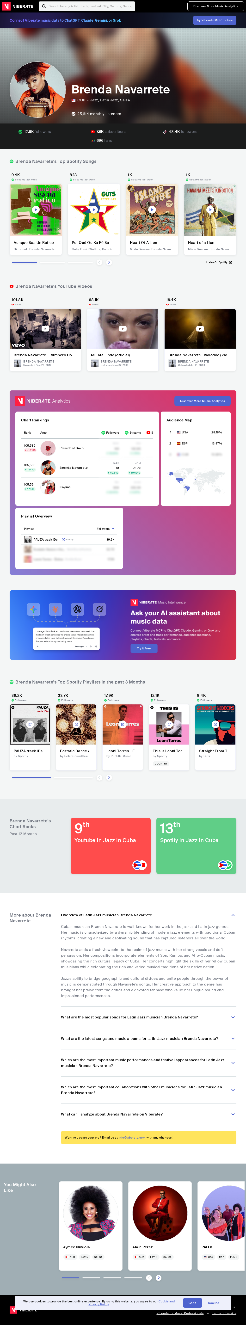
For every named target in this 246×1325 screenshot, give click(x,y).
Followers (112, 433)
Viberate (17, 6)
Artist (43, 433)
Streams (135, 433)
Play (36, 210)
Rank (27, 433)
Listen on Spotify (217, 262)
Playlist (29, 529)
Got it (193, 1303)
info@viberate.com (132, 1138)
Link (63, 540)
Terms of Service (224, 1313)
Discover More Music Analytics (215, 6)
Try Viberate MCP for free (215, 20)
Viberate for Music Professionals (180, 1313)
